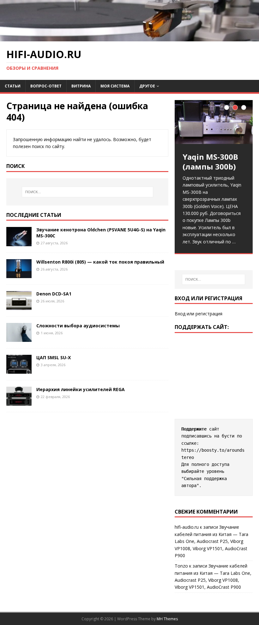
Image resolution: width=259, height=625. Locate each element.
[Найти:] (87, 192)
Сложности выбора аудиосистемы (78, 326)
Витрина (81, 86)
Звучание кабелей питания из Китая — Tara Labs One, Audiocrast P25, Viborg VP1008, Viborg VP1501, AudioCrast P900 (211, 541)
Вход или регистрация (198, 314)
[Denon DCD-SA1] (19, 306)
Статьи (13, 86)
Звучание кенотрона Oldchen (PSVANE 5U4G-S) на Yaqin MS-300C (101, 232)
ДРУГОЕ (147, 86)
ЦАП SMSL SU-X (53, 357)
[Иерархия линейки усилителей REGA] (19, 402)
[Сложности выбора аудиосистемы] (19, 338)
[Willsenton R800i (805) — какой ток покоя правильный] (19, 274)
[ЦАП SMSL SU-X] (19, 370)
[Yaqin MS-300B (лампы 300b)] (214, 122)
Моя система (115, 86)
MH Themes (167, 619)
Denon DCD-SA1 (53, 294)
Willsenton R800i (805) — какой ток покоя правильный (100, 262)
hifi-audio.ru (187, 527)
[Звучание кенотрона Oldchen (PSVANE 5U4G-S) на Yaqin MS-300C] (19, 242)
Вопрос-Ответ (46, 86)
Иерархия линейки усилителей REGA (80, 389)
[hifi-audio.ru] (129, 38)
